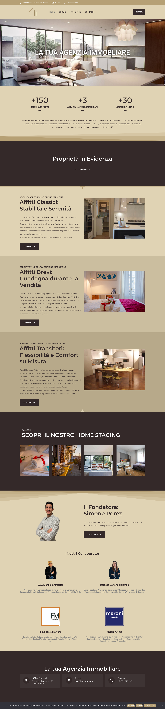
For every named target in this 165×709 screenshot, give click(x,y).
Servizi (62, 12)
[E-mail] (69, 680)
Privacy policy (150, 705)
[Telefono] (111, 680)
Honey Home (105, 525)
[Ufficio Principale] (26, 680)
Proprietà (139, 12)
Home (52, 12)
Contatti (89, 12)
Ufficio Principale (40, 678)
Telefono (121, 678)
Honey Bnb (127, 522)
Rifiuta (139, 705)
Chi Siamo (76, 12)
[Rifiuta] (162, 706)
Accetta (131, 705)
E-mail (78, 678)
